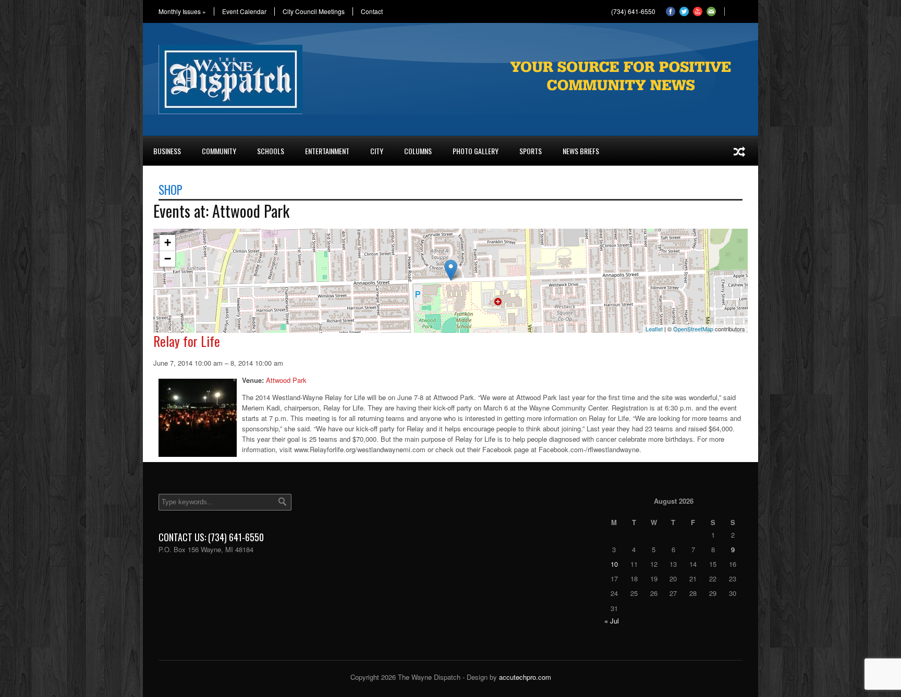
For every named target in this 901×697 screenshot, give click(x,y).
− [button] (167, 258)
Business (167, 150)
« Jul (611, 621)
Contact (372, 11)
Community (219, 150)
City (376, 150)
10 (614, 564)
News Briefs (581, 150)
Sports (530, 150)
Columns (418, 150)
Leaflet (654, 329)
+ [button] (167, 242)
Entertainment (327, 150)
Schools (270, 150)
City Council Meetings (314, 11)
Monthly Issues (182, 11)
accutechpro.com (525, 677)
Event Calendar (244, 11)
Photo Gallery (475, 150)
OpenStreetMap (693, 329)
